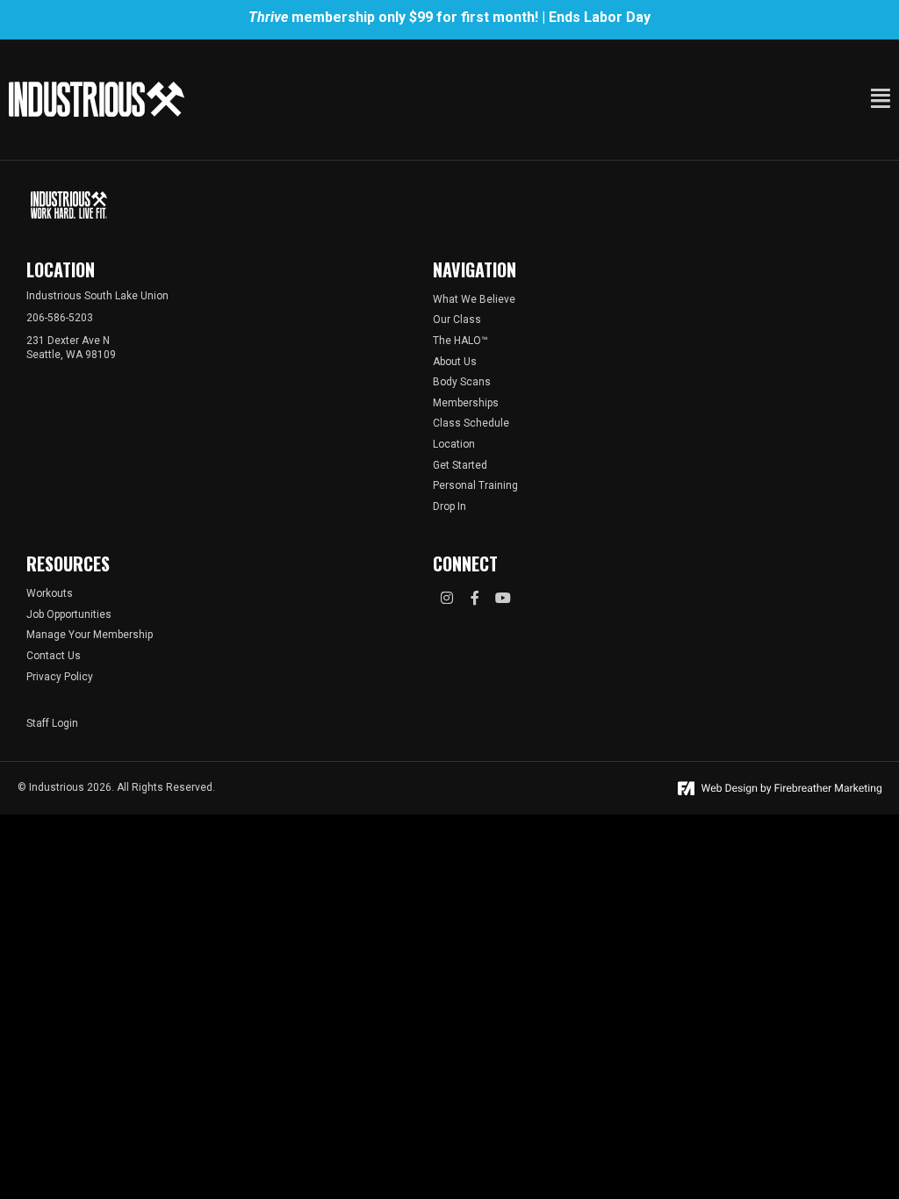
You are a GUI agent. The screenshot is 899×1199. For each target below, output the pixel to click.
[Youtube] (503, 598)
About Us (455, 361)
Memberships (466, 403)
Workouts (49, 593)
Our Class (457, 319)
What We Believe (474, 299)
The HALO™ (460, 340)
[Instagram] (447, 598)
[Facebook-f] (475, 598)
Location (454, 444)
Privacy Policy (59, 677)
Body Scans (462, 382)
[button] (646, 98)
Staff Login (52, 723)
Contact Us (53, 656)
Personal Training (475, 485)
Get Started (460, 465)
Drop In (449, 506)
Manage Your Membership (89, 634)
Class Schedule (471, 423)
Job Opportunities (68, 614)
